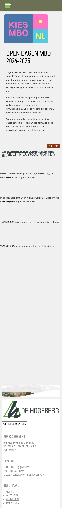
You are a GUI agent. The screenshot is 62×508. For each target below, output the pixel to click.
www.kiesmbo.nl (14, 109)
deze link (48, 101)
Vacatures (12, 495)
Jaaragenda (12, 502)
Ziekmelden (12, 499)
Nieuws (10, 491)
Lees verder (8, 177)
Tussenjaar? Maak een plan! (19, 152)
